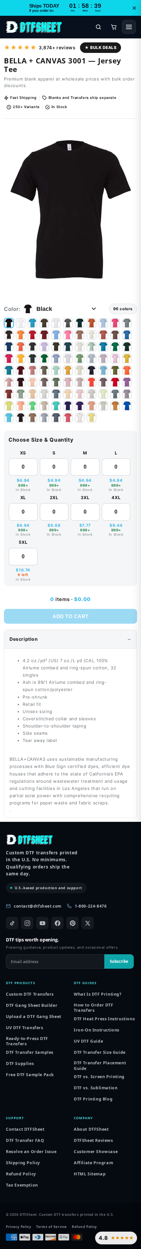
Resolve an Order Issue (31, 1151)
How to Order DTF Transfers (93, 1007)
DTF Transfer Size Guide (100, 1052)
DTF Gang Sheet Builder (31, 1005)
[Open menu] (129, 27)
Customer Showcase (96, 1151)
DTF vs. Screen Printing (99, 1076)
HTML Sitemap (90, 1174)
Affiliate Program (93, 1163)
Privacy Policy (18, 1227)
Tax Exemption (22, 1185)
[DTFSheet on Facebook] (57, 923)
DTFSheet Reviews (93, 1140)
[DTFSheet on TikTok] (12, 923)
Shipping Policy (23, 1163)
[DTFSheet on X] (87, 923)
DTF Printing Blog (93, 1099)
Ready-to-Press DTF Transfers (27, 1041)
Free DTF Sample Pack (30, 1074)
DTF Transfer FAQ (25, 1140)
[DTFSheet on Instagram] (27, 923)
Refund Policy (21, 1174)
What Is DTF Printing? (98, 994)
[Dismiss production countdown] (134, 7)
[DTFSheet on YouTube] (42, 923)
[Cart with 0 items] (114, 27)
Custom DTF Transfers (30, 994)
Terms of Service (51, 1227)
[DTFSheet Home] (33, 27)
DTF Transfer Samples (29, 1052)
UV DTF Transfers (24, 1027)
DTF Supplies (20, 1063)
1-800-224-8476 (91, 906)
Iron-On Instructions (96, 1030)
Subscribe (119, 961)
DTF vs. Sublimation (95, 1088)
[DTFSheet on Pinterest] (72, 923)
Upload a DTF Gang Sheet (33, 1016)
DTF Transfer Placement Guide (100, 1065)
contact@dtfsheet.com (38, 906)
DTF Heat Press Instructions (104, 1019)
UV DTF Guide (88, 1041)
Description (24, 639)
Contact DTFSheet (25, 1129)
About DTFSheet (91, 1129)
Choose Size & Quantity (41, 439)
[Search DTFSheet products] (98, 27)
